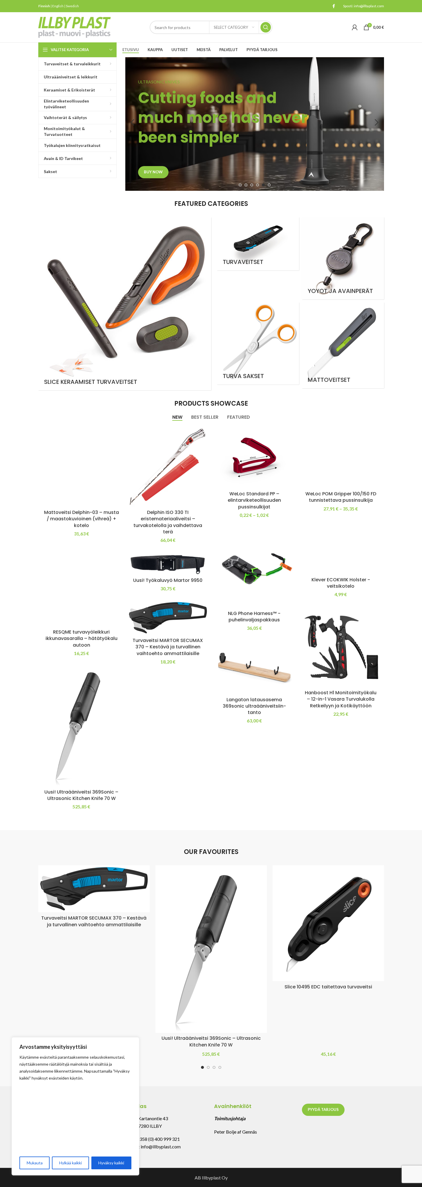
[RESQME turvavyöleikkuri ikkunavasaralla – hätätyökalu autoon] (81, 586)
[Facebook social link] (333, 6)
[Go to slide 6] (269, 185)
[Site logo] (74, 26)
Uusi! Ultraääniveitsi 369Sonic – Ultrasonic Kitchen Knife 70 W (81, 795)
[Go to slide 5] (263, 185)
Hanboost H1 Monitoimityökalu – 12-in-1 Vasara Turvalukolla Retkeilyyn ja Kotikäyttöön (340, 699)
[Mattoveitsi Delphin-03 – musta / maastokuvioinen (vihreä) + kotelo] (81, 466)
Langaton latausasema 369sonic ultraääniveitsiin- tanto (254, 706)
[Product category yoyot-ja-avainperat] (343, 258)
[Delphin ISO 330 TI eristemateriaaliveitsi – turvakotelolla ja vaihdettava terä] (168, 466)
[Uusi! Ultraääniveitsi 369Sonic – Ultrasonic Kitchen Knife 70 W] (81, 725)
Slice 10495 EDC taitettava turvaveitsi (328, 986)
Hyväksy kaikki (111, 1162)
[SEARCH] (265, 27)
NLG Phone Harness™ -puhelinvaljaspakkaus (254, 616)
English (58, 6)
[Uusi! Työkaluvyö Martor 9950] (168, 563)
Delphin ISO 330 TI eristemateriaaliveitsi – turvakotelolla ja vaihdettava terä (167, 522)
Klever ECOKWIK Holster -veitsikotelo (340, 582)
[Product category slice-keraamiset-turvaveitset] (124, 303)
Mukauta (35, 1162)
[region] (75, 1106)
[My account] (355, 27)
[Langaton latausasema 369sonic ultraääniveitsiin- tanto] (254, 667)
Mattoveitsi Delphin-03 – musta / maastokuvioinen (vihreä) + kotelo (81, 519)
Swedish (72, 6)
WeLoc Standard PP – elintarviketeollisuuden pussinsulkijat (254, 500)
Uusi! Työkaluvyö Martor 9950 (167, 580)
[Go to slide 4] (257, 185)
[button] (132, 122)
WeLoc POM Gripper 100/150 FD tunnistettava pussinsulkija (340, 496)
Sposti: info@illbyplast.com (363, 6)
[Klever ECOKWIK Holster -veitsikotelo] (340, 547)
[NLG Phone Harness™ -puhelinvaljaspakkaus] (254, 567)
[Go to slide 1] (240, 185)
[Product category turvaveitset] (258, 243)
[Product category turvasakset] (258, 343)
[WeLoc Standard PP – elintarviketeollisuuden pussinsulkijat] (254, 457)
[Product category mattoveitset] (343, 345)
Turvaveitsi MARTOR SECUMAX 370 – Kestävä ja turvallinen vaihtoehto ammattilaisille (168, 647)
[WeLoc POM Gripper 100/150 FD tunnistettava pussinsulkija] (340, 457)
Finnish (44, 6)
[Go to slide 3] (251, 185)
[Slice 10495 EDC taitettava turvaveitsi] (328, 923)
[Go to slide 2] (245, 185)
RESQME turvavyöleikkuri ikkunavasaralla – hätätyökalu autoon (81, 638)
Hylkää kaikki (70, 1162)
